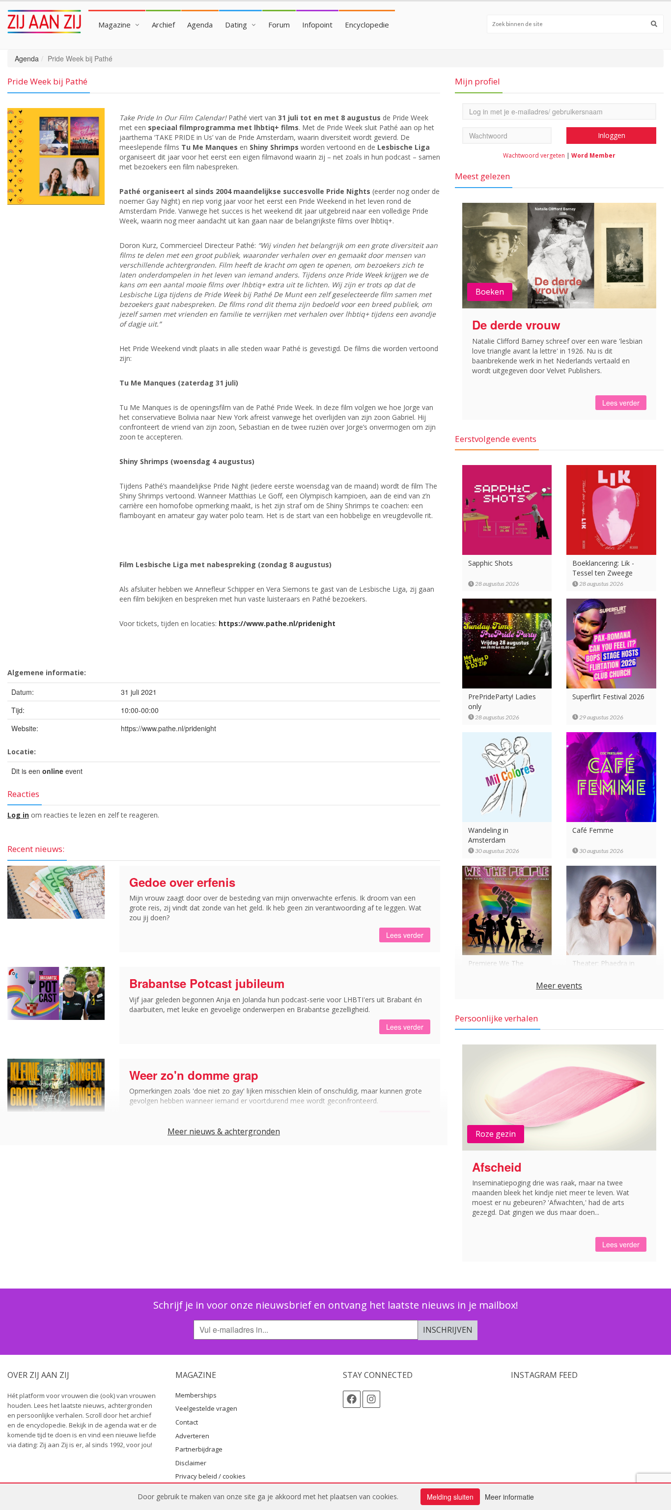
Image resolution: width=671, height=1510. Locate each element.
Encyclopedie (367, 24)
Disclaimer (190, 1462)
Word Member (593, 155)
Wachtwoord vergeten (534, 155)
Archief (163, 24)
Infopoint (317, 24)
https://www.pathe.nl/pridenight (277, 623)
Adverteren (192, 1435)
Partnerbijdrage (199, 1449)
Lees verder (404, 935)
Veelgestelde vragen (206, 1408)
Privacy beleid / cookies (210, 1476)
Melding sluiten (450, 1497)
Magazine (114, 24)
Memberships (196, 1395)
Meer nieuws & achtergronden (224, 1131)
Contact (186, 1422)
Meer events (559, 985)
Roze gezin (495, 1133)
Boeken (489, 291)
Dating (236, 24)
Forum (279, 24)
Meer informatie (509, 1497)
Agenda (200, 24)
